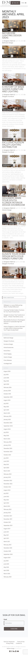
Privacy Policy (9, 643)
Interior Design (6, 210)
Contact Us (19, 643)
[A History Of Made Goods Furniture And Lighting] (14, 79)
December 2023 (8, 448)
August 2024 (7, 429)
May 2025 (6, 406)
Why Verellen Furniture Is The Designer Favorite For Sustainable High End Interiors (14, 321)
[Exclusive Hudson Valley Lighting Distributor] (14, 135)
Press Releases (8, 360)
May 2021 (6, 535)
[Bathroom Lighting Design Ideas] (14, 25)
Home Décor (7, 350)
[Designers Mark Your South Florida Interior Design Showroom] (14, 190)
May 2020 (6, 567)
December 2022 (8, 480)
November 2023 (8, 451)
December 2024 (8, 422)
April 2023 (6, 467)
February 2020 (7, 577)
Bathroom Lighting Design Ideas (11, 35)
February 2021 (7, 544)
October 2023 (7, 455)
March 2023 (7, 471)
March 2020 (7, 573)
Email (5, 619)
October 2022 (7, 487)
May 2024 (6, 435)
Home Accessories (8, 347)
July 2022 (6, 493)
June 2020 (6, 564)
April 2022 (6, 503)
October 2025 (7, 394)
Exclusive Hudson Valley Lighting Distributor (13, 144)
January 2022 (7, 512)
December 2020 (8, 548)
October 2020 (7, 551)
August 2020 (7, 557)
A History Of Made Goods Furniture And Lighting (13, 89)
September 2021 (8, 525)
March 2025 (7, 413)
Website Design (10, 648)
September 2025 (8, 397)
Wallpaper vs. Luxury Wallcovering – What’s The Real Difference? (13, 306)
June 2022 (6, 496)
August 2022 (7, 490)
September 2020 (8, 554)
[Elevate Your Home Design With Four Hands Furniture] (14, 246)
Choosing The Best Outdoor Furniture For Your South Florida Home (14, 311)
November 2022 (8, 483)
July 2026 (6, 374)
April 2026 (6, 384)
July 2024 (6, 432)
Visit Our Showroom (9, 641)
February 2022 (7, 509)
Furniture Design (8, 344)
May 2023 (6, 464)
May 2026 (6, 381)
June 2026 (6, 378)
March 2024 (7, 439)
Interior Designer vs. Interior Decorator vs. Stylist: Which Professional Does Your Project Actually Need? (14, 328)
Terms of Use (20, 641)
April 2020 (6, 570)
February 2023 (7, 474)
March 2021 (7, 541)
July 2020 (6, 561)
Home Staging (7, 354)
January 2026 (7, 390)
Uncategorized (8, 363)
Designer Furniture (8, 96)
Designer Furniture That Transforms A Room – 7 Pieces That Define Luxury (14, 315)
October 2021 (7, 522)
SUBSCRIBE (14, 629)
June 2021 (6, 532)
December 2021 (8, 516)
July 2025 (6, 403)
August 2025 (7, 400)
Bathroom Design (7, 43)
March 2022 (7, 506)
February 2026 (7, 387)
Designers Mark (8, 41)
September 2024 (8, 426)
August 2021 (7, 528)
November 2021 (8, 519)
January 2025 (7, 419)
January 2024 (7, 445)
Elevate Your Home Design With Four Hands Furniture (13, 256)
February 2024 (7, 442)
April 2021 (6, 538)
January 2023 (7, 477)
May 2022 (6, 500)
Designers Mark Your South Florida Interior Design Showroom (13, 201)
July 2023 (6, 458)
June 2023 (6, 461)
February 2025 (7, 416)
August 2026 (7, 371)
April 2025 (6, 410)
